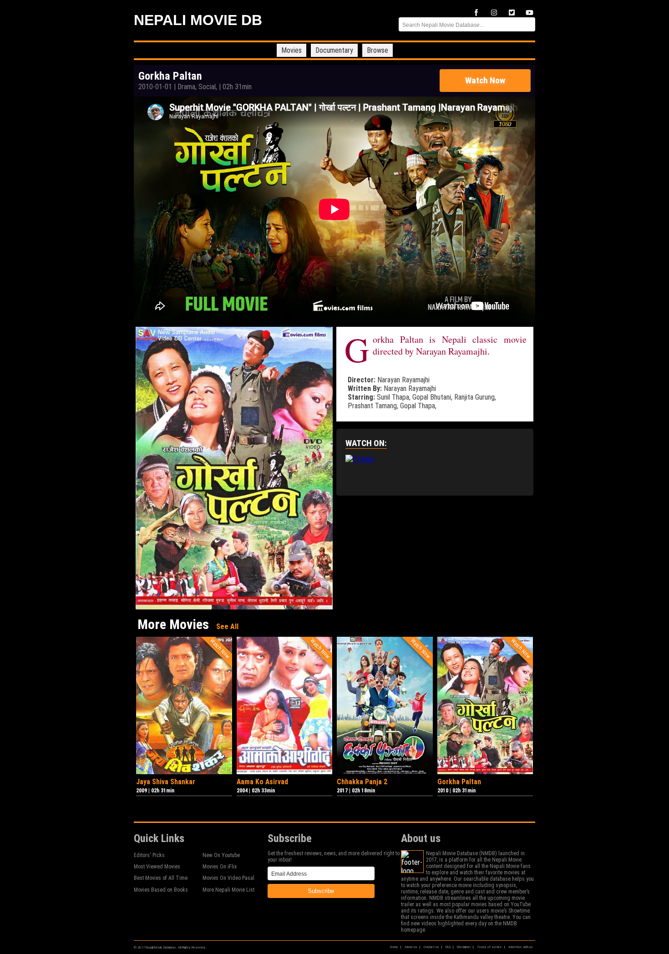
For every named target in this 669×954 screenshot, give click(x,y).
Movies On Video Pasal (228, 878)
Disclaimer (464, 947)
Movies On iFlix (220, 866)
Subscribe (321, 891)
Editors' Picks (149, 855)
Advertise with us (520, 947)
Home (394, 947)
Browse (377, 50)
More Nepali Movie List (228, 890)
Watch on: (366, 443)
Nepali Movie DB (198, 20)
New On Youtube (221, 855)
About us (411, 947)
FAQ (448, 947)
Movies (291, 50)
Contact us (431, 947)
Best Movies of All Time (161, 878)
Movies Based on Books (161, 890)
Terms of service (489, 947)
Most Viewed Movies (157, 866)
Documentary (334, 50)
